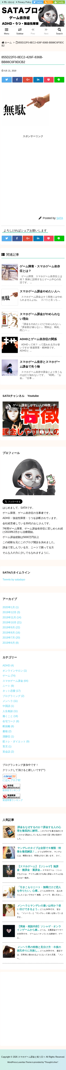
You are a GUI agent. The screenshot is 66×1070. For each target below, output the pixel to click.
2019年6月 (11, 642)
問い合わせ (9, 2)
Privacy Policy (24, 2)
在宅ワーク (11, 721)
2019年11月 (12, 617)
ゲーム (9, 675)
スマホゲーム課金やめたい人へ (40, 291)
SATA (59, 218)
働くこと (10, 716)
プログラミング (13, 696)
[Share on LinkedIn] (38, 80)
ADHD (8, 665)
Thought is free (51, 1062)
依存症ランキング (12, 790)
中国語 (8, 706)
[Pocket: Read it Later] (49, 80)
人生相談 (10, 711)
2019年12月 (11, 612)
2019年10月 (12, 622)
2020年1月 (11, 607)
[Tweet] (7, 80)
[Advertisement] (33, 172)
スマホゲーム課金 (15, 680)
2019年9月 (11, 627)
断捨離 (8, 726)
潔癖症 (8, 736)
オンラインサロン (15, 670)
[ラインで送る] (59, 80)
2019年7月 (11, 637)
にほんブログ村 (12, 780)
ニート (8, 685)
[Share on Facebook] (17, 80)
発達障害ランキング (13, 800)
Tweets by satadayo (14, 579)
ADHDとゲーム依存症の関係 (38, 339)
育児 (7, 746)
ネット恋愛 (12, 690)
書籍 (7, 731)
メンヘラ (10, 701)
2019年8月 (11, 632)
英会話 (8, 751)
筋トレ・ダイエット (16, 741)
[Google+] (28, 80)
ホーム (8, 42)
